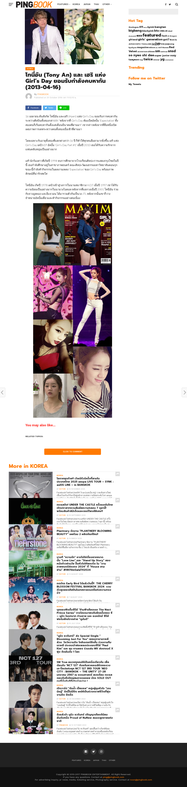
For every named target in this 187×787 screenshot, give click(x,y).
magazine (143, 47)
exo (139, 35)
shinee (151, 51)
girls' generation (150, 39)
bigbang (135, 30)
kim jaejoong (167, 44)
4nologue (134, 27)
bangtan (160, 27)
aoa (145, 27)
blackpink (148, 31)
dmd (170, 31)
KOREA (76, 4)
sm (157, 51)
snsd (172, 51)
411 (141, 27)
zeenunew (169, 60)
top (141, 59)
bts (156, 30)
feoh (164, 35)
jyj (153, 44)
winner (156, 59)
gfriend (133, 39)
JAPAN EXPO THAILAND (140, 44)
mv (156, 47)
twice (148, 59)
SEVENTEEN (142, 51)
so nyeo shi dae (141, 55)
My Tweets (135, 84)
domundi (132, 36)
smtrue (164, 51)
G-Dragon (172, 36)
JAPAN (87, 4)
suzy (173, 55)
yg (162, 59)
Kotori (62, 489)
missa (152, 47)
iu (176, 39)
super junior (162, 55)
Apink (150, 27)
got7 (166, 39)
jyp (158, 43)
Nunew (165, 47)
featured (152, 35)
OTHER (106, 4)
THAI (96, 4)
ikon (172, 39)
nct (160, 47)
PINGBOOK (43, 94)
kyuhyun (133, 47)
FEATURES (62, 4)
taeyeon (134, 59)
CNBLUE (163, 31)
